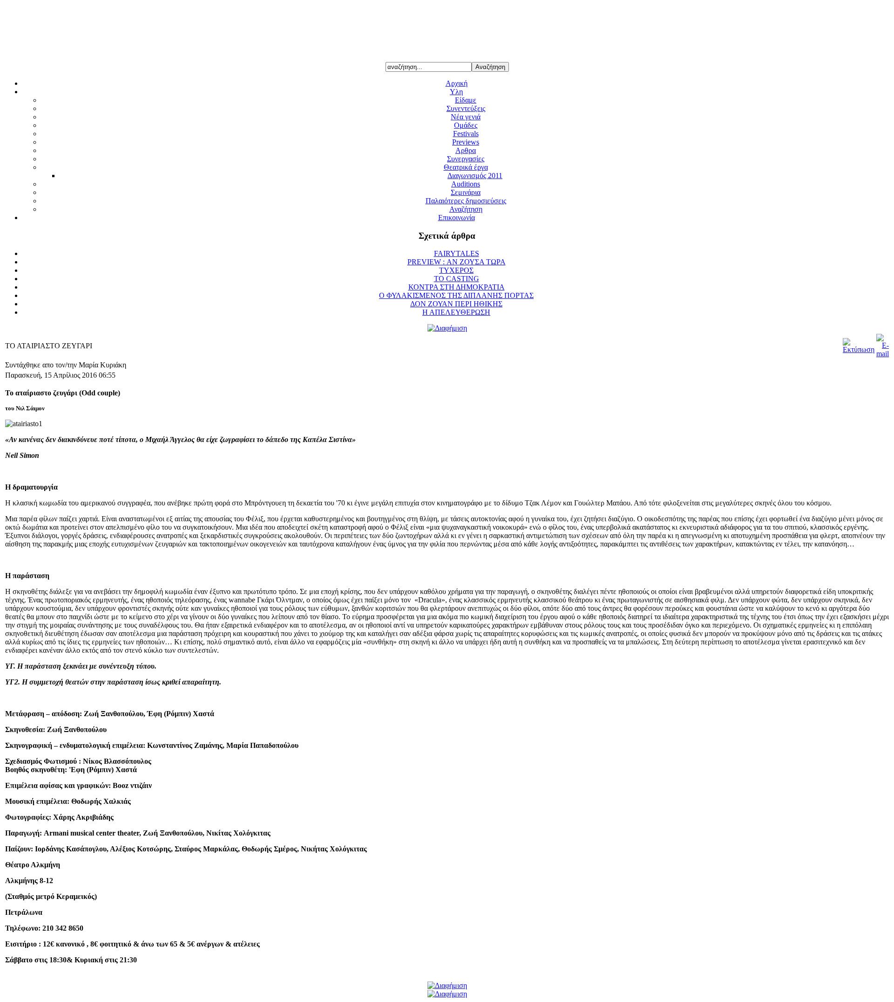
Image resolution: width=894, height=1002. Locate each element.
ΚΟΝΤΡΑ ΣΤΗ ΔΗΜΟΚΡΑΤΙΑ (456, 287)
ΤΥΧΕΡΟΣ (456, 270)
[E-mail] (882, 354)
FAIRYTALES (456, 253)
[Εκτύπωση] (858, 349)
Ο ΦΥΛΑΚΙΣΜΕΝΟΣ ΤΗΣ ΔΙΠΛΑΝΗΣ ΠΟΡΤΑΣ (456, 295)
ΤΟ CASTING (456, 279)
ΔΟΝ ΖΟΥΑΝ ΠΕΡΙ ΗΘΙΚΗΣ (456, 304)
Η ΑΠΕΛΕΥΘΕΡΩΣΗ (456, 312)
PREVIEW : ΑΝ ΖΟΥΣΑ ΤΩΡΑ (456, 262)
